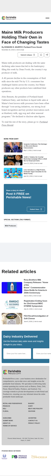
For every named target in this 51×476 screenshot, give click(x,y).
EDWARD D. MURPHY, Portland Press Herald (23, 47)
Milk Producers (10, 226)
